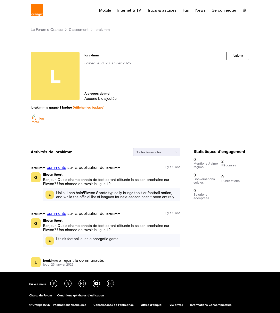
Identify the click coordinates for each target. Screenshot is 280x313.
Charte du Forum (40, 295)
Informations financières (69, 305)
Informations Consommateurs (211, 305)
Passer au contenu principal (22, 3)
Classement (79, 29)
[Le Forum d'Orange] (37, 10)
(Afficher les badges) (89, 107)
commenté (56, 167)
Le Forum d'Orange (47, 29)
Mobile (105, 10)
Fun (186, 10)
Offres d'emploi (151, 305)
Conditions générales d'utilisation (80, 295)
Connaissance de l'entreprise (113, 305)
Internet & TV (129, 10)
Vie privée (176, 305)
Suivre (237, 56)
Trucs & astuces (161, 10)
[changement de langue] (244, 10)
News (200, 10)
